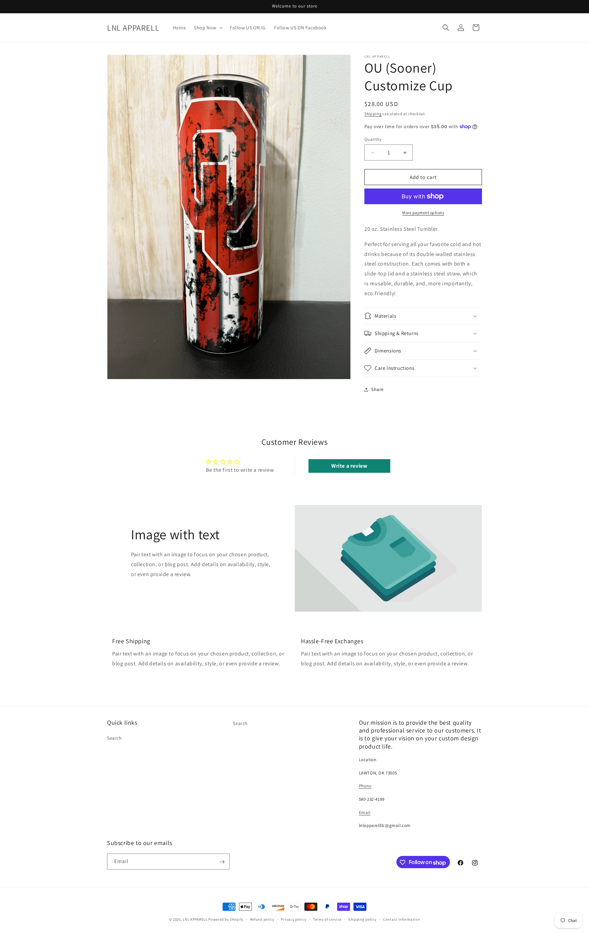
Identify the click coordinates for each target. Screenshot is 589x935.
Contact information (401, 919)
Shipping (373, 113)
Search (114, 738)
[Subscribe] (221, 862)
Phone (365, 786)
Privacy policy (293, 919)
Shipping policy (362, 919)
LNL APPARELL (195, 919)
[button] (208, 27)
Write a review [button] (349, 465)
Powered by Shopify (225, 919)
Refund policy (262, 919)
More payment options (423, 212)
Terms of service (327, 919)
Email (365, 812)
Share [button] (377, 389)
